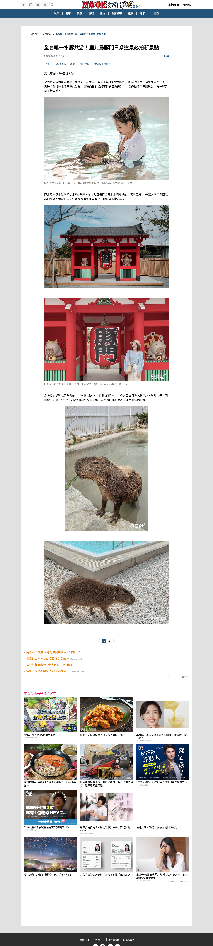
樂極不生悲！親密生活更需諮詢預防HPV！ (48, 827)
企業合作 (99, 940)
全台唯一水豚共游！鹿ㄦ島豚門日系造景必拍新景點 (81, 34)
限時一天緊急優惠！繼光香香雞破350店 (102, 735)
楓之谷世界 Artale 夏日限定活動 (46, 658)
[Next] (114, 640)
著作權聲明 (114, 940)
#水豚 (72, 64)
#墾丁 (49, 64)
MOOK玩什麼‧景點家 (41, 34)
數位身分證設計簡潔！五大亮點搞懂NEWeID (105, 874)
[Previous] (99, 640)
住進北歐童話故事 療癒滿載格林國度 (156, 827)
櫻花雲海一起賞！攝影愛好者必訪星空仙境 (47, 874)
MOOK (187, 4)
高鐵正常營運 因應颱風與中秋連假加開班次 (53, 652)
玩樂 (166, 56)
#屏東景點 (61, 64)
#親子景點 (85, 64)
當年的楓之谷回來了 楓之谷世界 (46, 671)
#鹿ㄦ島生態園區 (102, 64)
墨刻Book (173, 4)
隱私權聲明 (128, 940)
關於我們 (84, 940)
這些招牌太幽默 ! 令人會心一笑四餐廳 (49, 665)
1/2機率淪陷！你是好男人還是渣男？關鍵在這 (161, 782)
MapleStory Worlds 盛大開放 (40, 735)
